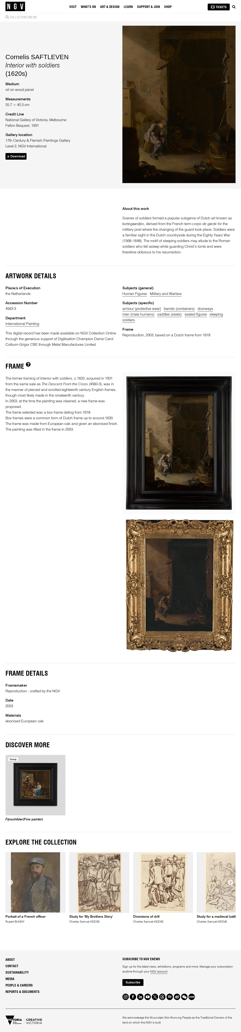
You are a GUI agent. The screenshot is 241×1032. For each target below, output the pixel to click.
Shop (168, 7)
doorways (205, 309)
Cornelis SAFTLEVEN (37, 56)
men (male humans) (138, 314)
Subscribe (133, 982)
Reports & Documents (22, 992)
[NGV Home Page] (15, 6)
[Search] (234, 7)
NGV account (158, 971)
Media (9, 979)
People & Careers (19, 985)
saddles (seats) (169, 314)
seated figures (196, 314)
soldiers (128, 320)
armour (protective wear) (141, 309)
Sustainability (17, 972)
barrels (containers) (179, 309)
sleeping (216, 314)
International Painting (22, 324)
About (10, 960)
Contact (11, 966)
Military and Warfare (166, 294)
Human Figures (134, 294)
